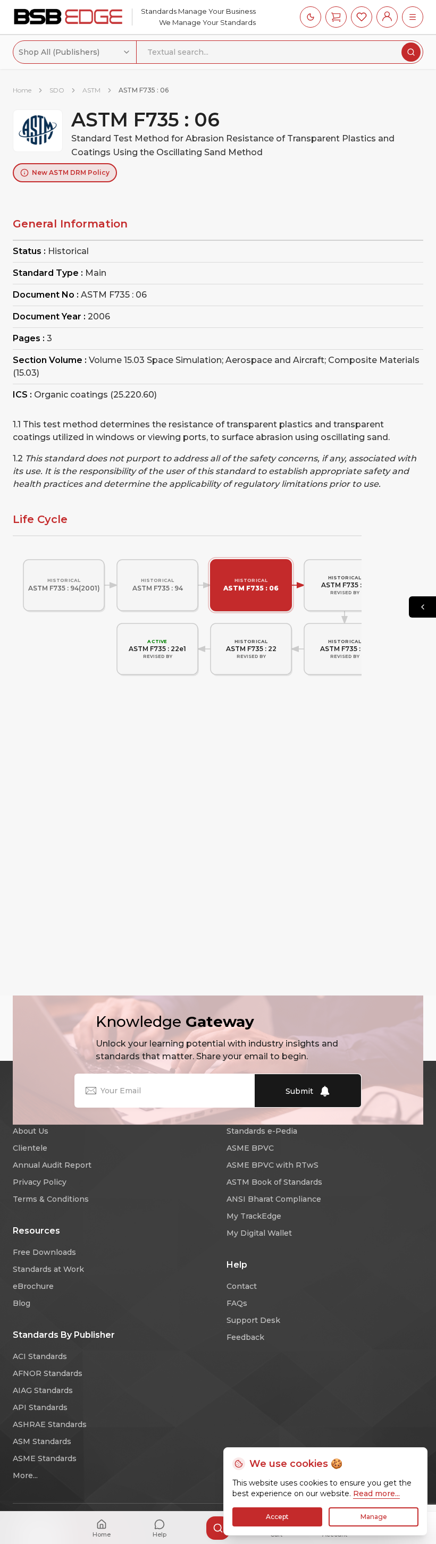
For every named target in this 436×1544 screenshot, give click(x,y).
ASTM (91, 90)
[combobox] (74, 52)
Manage (373, 1517)
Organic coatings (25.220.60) (95, 395)
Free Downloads (44, 1252)
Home (22, 90)
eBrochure (33, 1286)
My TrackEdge (254, 1216)
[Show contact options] (422, 607)
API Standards (40, 1407)
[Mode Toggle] (310, 17)
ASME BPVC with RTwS (272, 1165)
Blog (21, 1303)
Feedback (245, 1337)
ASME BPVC (250, 1148)
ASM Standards (42, 1441)
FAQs (237, 1303)
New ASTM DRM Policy (71, 172)
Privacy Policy (39, 1182)
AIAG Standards (43, 1390)
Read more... (376, 1493)
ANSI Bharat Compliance (274, 1199)
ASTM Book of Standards (274, 1182)
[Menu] (412, 17)
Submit (299, 1091)
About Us (30, 1131)
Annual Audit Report (52, 1165)
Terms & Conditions (51, 1199)
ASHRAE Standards (50, 1424)
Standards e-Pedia (262, 1131)
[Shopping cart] (336, 17)
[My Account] (387, 17)
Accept (277, 1517)
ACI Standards (40, 1356)
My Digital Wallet (259, 1233)
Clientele (30, 1148)
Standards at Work (48, 1269)
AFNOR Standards (47, 1373)
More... (25, 1475)
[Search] (411, 52)
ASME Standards (45, 1458)
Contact (242, 1286)
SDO (56, 90)
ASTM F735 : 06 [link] (144, 90)
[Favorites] (361, 17)
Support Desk (253, 1320)
